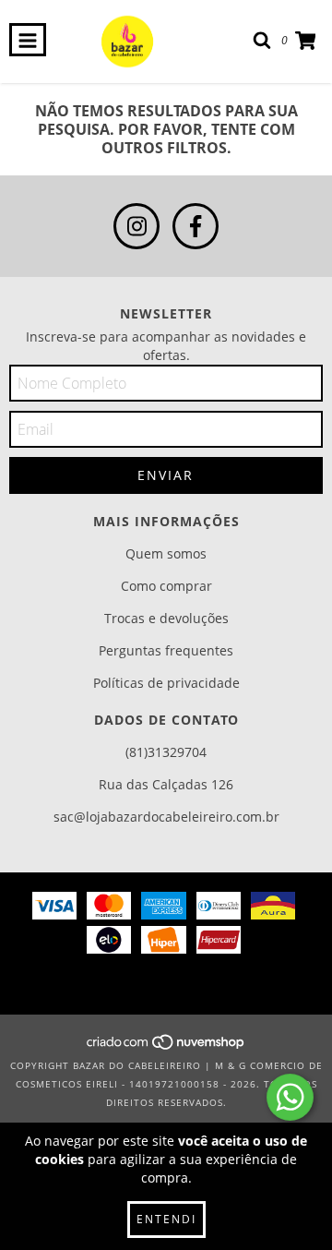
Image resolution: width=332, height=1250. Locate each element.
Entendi (166, 1219)
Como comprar (166, 586)
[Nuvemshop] (166, 1046)
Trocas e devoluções (166, 618)
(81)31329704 (166, 752)
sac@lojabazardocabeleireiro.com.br (166, 816)
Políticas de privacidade (166, 682)
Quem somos (166, 553)
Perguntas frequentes (166, 650)
